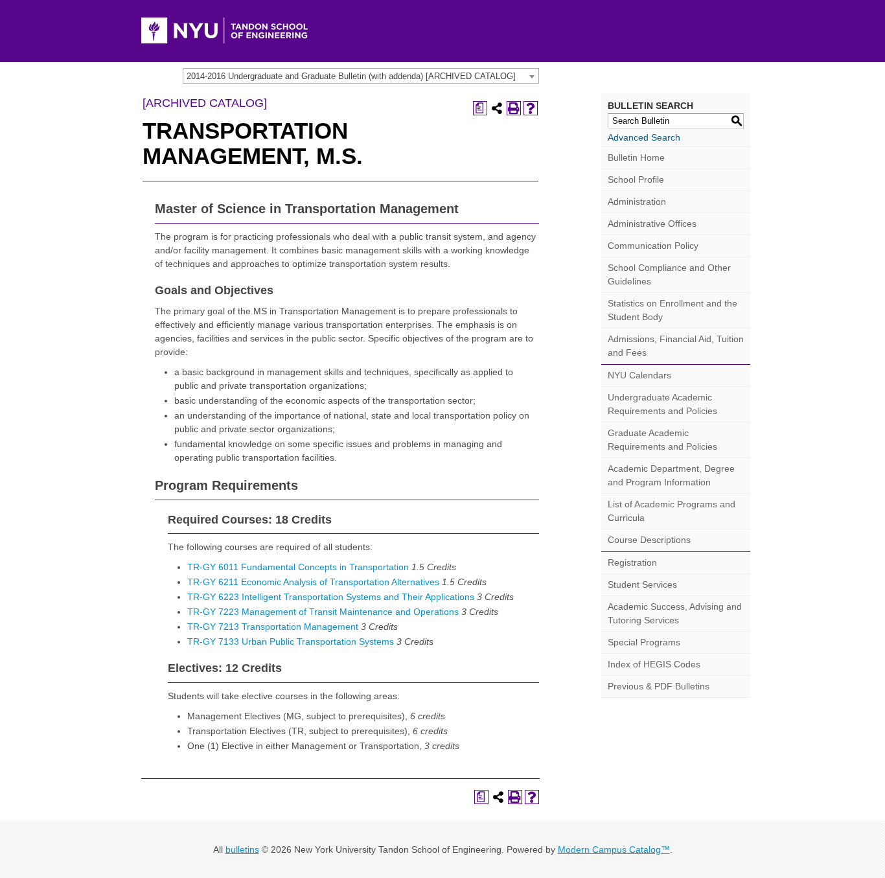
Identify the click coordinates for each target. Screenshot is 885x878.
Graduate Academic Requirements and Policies (662, 440)
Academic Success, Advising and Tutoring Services (675, 613)
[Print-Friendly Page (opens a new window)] (514, 108)
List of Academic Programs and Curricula (671, 511)
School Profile (636, 179)
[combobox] (361, 76)
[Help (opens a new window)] (530, 108)
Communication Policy (653, 245)
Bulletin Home (636, 157)
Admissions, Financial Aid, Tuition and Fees (676, 346)
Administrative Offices (652, 223)
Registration (632, 562)
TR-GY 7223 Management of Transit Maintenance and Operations (323, 612)
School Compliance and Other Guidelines (669, 274)
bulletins (242, 849)
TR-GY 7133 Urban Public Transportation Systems (290, 641)
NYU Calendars (639, 375)
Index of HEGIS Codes (654, 664)
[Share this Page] (497, 108)
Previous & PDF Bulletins (658, 686)
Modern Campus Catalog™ (614, 849)
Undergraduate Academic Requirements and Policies (662, 404)
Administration (637, 201)
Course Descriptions (649, 540)
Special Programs (644, 642)
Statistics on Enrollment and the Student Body (672, 310)
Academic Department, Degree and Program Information (671, 475)
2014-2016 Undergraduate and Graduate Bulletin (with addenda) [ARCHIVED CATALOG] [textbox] (351, 76)
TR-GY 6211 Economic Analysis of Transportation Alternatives (313, 582)
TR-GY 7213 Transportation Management (272, 626)
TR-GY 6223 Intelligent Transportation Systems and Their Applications (330, 597)
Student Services (642, 584)
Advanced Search (644, 137)
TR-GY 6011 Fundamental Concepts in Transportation (298, 567)
